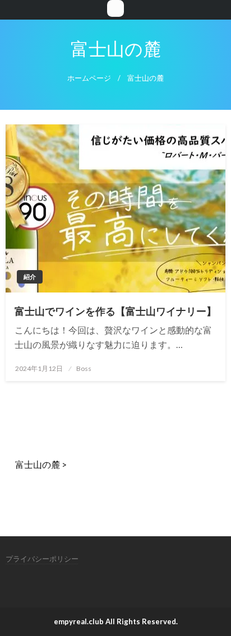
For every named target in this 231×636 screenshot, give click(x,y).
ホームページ (89, 78)
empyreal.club (79, 621)
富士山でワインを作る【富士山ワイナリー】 (115, 311)
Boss (83, 368)
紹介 (30, 276)
